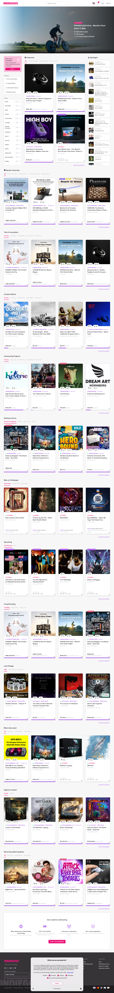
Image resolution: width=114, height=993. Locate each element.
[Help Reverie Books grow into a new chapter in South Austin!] (16, 376)
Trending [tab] (7, 607)
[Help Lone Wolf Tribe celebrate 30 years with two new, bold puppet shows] (71, 314)
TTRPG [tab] (20, 421)
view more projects (78, 165)
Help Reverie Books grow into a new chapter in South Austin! (15, 396)
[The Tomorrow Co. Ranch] (43, 376)
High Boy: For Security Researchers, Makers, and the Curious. (37, 151)
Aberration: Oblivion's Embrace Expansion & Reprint (40, 458)
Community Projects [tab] (34, 173)
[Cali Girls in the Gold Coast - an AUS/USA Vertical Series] (16, 562)
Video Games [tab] (27, 421)
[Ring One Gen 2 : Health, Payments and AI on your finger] (39, 78)
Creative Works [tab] (43, 61)
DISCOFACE (64, 518)
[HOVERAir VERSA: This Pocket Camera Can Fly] (16, 252)
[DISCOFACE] (71, 500)
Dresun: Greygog (93, 580)
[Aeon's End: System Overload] (98, 686)
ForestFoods (64, 394)
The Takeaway (65, 580)
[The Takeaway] (71, 562)
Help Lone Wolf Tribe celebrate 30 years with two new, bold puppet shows (70, 334)
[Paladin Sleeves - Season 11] (16, 686)
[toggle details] (53, 111)
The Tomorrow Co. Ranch (42, 394)
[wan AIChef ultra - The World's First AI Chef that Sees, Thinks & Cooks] (70, 129)
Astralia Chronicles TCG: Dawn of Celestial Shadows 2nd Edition (97, 458)
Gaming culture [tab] (45, 173)
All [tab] (25, 61)
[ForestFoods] (71, 376)
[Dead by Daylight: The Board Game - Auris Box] (16, 438)
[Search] (47, 3)
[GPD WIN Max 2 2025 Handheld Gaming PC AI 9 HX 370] (43, 190)
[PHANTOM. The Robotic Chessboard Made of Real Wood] (98, 190)
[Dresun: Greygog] (98, 562)
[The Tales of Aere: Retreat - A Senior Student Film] (43, 686)
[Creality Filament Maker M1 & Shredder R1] (16, 190)
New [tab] (15, 545)
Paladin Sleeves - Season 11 (15, 704)
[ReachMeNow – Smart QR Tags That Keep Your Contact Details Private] (98, 500)
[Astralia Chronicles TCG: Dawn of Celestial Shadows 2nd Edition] (98, 438)
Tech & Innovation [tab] (33, 61)
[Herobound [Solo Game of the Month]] (71, 438)
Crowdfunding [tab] (21, 235)
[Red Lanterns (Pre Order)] (16, 500)
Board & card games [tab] (10, 421)
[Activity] (98, 3)
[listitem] (13, 102)
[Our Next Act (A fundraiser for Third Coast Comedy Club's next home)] (16, 314)
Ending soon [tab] (38, 235)
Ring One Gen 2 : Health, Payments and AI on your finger (96, 272)
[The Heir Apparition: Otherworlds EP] (43, 562)
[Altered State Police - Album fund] (98, 314)
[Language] (94, 3)
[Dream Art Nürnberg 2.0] (98, 376)
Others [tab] (34, 421)
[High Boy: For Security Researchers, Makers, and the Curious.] (39, 129)
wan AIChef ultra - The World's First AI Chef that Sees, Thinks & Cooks (70, 151)
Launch (12, 69)
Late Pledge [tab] (29, 235)
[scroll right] (83, 61)
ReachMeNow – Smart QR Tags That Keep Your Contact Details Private (96, 520)
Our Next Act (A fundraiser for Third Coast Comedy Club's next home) (15, 334)
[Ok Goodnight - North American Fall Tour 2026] (43, 314)
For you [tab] (6, 235)
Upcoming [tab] (13, 235)
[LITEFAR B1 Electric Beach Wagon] (43, 252)
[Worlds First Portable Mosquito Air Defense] (71, 190)
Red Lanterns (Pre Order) (14, 518)
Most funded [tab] (14, 607)
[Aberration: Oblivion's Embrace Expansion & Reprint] (43, 438)
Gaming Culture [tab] (53, 61)
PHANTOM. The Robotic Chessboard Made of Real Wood (96, 210)
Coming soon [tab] (8, 545)
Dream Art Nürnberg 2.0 (96, 394)
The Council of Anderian (69, 704)
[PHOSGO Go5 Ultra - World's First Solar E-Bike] (70, 78)
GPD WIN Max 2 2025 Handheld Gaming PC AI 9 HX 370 (43, 210)
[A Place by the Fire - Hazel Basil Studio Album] (43, 500)
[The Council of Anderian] (71, 686)
